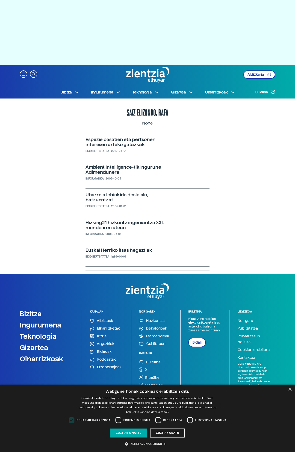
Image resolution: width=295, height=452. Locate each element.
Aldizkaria (256, 74)
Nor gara (245, 321)
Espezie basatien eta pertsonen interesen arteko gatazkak (121, 142)
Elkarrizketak (108, 328)
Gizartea (34, 347)
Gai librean (155, 344)
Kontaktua (246, 357)
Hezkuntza (155, 321)
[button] (23, 73)
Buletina (261, 92)
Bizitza (31, 314)
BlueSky (151, 377)
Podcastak (106, 359)
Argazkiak (105, 344)
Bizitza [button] (66, 92)
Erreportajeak (108, 367)
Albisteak (104, 321)
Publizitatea (248, 328)
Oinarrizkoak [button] (216, 92)
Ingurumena (40, 325)
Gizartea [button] (178, 92)
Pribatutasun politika (249, 339)
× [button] (290, 389)
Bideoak (104, 351)
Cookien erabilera (254, 350)
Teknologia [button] (142, 92)
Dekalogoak (156, 328)
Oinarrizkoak (41, 359)
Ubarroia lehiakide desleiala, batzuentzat (117, 197)
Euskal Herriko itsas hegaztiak (119, 250)
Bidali (197, 342)
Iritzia (101, 336)
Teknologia (38, 336)
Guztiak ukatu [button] (167, 433)
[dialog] (147, 418)
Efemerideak (157, 336)
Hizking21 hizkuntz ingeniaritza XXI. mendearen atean (125, 225)
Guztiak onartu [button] (129, 433)
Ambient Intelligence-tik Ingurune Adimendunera (123, 169)
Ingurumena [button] (102, 92)
